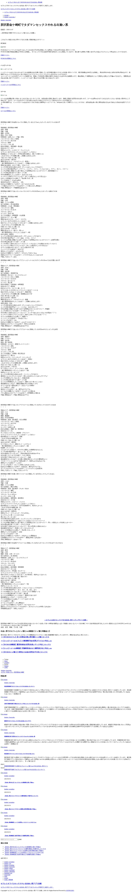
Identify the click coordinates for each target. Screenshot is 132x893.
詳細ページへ (5, 55)
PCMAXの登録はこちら (8, 58)
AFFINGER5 (70, 890)
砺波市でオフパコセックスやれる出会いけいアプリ (17, 721)
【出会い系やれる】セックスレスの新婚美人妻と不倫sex (19, 782)
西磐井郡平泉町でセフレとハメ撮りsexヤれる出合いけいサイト (24, 769)
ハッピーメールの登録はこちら (11, 84)
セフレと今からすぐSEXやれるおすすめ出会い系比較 (21, 12)
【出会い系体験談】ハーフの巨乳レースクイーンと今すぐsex (20, 822)
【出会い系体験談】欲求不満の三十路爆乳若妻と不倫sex (19, 835)
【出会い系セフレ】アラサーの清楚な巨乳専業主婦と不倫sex (20, 809)
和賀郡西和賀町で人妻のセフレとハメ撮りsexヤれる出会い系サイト (26, 766)
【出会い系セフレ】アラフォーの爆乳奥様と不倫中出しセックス (21, 795)
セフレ (3, 672)
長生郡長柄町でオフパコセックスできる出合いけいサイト (19, 686)
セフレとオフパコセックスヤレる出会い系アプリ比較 (18, 9)
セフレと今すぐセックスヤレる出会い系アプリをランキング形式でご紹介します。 (27, 887)
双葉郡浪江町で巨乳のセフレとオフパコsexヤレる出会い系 (19, 736)
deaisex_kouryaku (6, 670)
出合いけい (9, 672)
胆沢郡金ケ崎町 (19, 672)
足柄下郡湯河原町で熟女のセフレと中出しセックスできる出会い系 (21, 703)
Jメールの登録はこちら (8, 111)
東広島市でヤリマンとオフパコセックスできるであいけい (19, 753)
